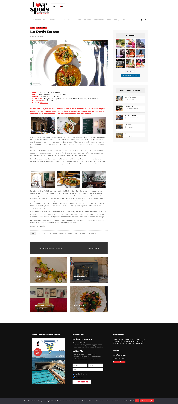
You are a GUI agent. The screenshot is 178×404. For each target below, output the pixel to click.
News (109, 20)
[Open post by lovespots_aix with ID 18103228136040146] (140, 63)
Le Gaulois (79, 276)
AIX (54, 6)
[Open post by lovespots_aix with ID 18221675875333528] (120, 43)
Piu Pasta (39, 306)
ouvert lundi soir (80, 233)
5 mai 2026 (129, 127)
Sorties (78, 20)
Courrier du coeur (80, 374)
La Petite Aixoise (130, 97)
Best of (39, 233)
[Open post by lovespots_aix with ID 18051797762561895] (140, 43)
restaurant (58, 236)
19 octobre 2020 (132, 118)
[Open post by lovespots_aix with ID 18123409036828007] (120, 53)
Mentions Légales (147, 401)
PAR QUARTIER (119, 20)
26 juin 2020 (130, 99)
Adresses (67, 20)
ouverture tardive (36, 236)
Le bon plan (78, 377)
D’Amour (128, 134)
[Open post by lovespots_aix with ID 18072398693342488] (140, 53)
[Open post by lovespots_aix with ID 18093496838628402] (120, 63)
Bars (33, 27)
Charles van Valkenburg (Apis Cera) (50, 248)
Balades (87, 20)
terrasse (65, 236)
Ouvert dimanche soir (54, 233)
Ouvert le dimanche (67, 233)
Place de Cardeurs (48, 236)
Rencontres (99, 20)
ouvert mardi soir (91, 233)
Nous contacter (119, 362)
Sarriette (79, 306)
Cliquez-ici (44, 103)
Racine (37, 276)
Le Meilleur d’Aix (39, 20)
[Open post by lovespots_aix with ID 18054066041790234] (130, 43)
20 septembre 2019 (132, 108)
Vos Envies (54, 20)
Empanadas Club (93, 248)
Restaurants (42, 27)
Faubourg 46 (129, 106)
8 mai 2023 (129, 136)
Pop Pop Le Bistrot (131, 115)
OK (137, 401)
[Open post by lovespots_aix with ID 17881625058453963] (130, 63)
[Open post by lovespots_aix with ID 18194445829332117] (130, 53)
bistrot (44, 233)
